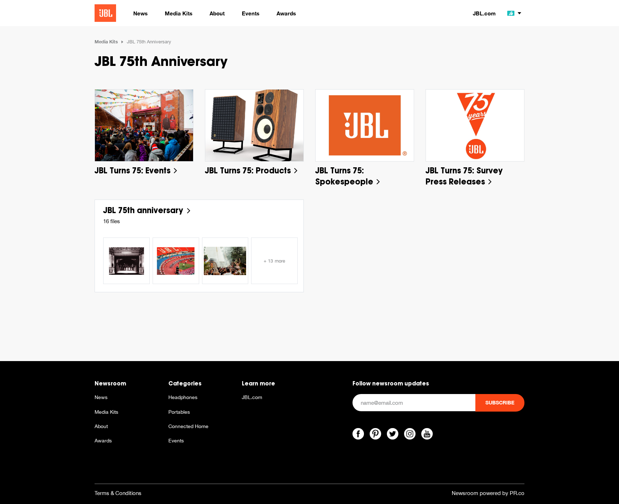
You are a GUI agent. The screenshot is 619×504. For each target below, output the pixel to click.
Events (176, 440)
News (101, 397)
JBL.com (484, 13)
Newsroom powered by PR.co (488, 493)
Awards (103, 440)
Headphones (182, 397)
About (101, 426)
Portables (179, 412)
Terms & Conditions (118, 493)
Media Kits (106, 41)
